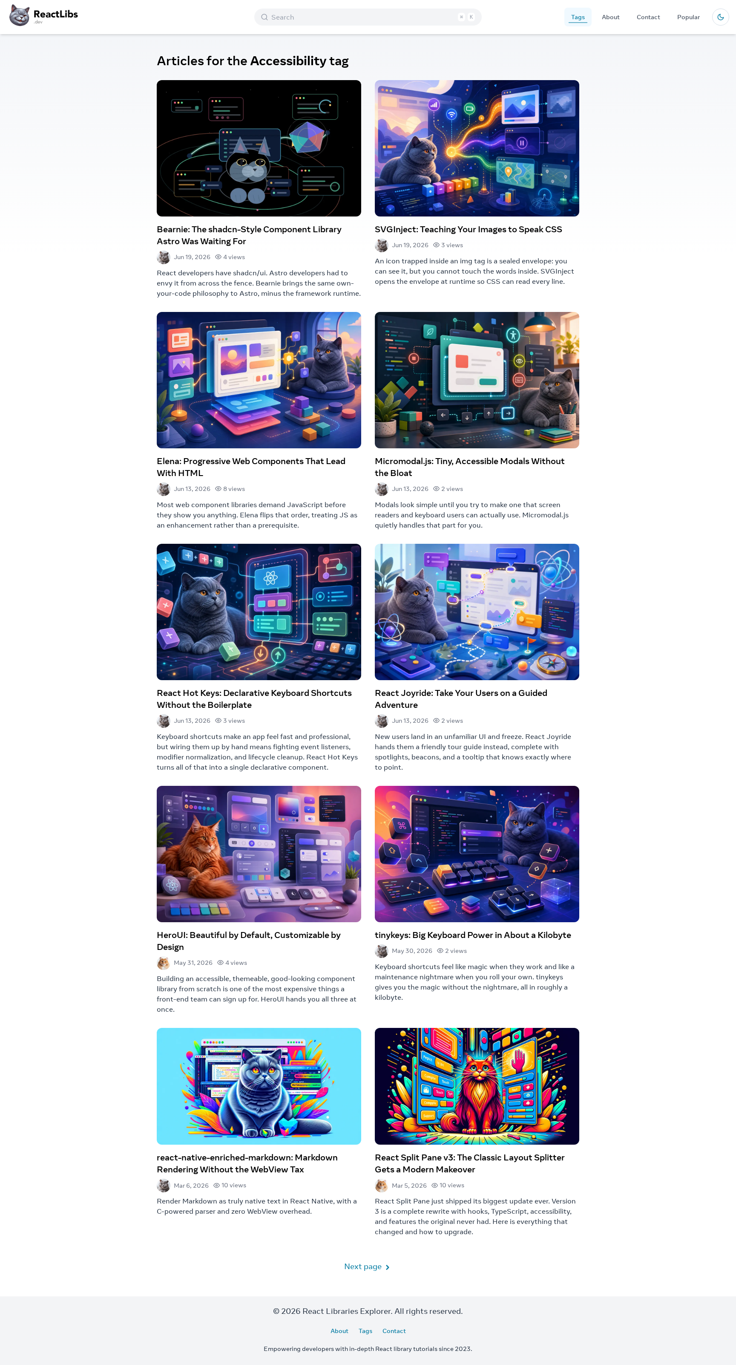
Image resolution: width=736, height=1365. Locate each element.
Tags (578, 17)
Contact (648, 17)
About (611, 17)
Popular (688, 17)
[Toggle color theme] (720, 17)
